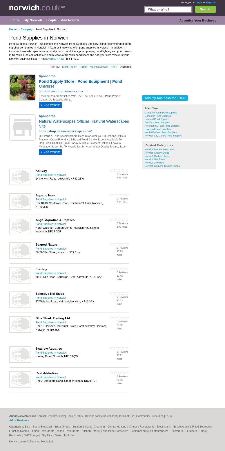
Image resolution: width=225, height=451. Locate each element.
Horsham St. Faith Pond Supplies (162, 125)
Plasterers (177, 431)
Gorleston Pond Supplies (158, 116)
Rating (83, 66)
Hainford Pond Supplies (157, 119)
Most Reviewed (99, 66)
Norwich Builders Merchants (160, 149)
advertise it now (54, 58)
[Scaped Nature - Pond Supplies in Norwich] (20, 258)
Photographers (159, 431)
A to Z (114, 66)
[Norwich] (37, 10)
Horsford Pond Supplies (157, 122)
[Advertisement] (179, 59)
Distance (125, 66)
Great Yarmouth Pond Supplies (161, 112)
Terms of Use (126, 416)
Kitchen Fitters (90, 431)
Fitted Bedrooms (202, 426)
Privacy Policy (56, 416)
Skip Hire (47, 435)
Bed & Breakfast (43, 426)
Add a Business (19, 420)
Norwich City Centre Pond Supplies (163, 135)
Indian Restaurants (43, 431)
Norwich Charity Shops (157, 152)
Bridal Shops (62, 426)
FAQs (168, 416)
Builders (78, 426)
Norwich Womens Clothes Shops (162, 166)
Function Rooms (19, 431)
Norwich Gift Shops (155, 159)
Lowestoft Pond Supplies (158, 129)
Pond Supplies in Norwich (51, 174)
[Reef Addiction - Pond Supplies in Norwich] (20, 386)
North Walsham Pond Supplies (161, 132)
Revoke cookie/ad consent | (102, 416)
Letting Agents (139, 431)
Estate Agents (181, 426)
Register (211, 2)
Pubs (203, 431)
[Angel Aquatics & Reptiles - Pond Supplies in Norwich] (20, 233)
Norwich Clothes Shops (157, 156)
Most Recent (69, 66)
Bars (28, 426)
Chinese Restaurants (142, 426)
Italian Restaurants (68, 431)
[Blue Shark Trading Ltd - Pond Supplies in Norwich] (20, 331)
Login (199, 2)
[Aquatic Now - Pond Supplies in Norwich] (20, 208)
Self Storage (31, 435)
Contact (41, 416)
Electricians (164, 426)
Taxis (58, 435)
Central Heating (117, 426)
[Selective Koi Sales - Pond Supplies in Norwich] (20, 307)
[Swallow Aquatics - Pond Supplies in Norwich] (20, 362)
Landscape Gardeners (115, 431)
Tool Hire (69, 435)
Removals (15, 435)
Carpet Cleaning (95, 426)
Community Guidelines (149, 416)
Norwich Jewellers (154, 162)
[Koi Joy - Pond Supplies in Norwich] (20, 184)
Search (205, 9)
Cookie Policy (75, 416)
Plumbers (191, 431)
